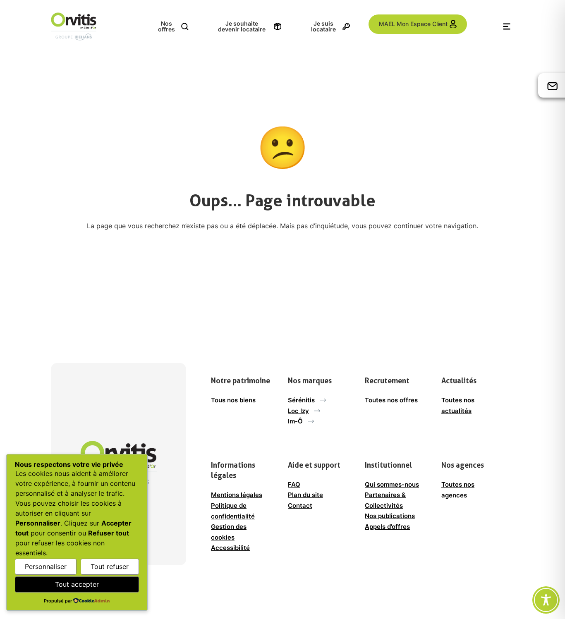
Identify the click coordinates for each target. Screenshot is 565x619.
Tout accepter (77, 584)
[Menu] (506, 26)
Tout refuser (110, 566)
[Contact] (552, 86)
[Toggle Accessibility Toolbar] (546, 600)
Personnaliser (46, 566)
